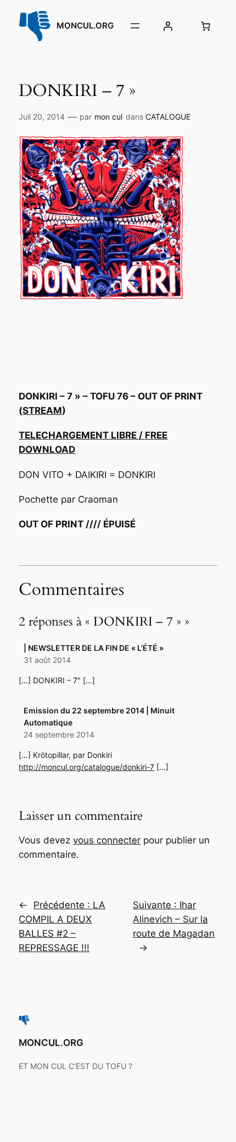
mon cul (108, 116)
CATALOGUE (167, 116)
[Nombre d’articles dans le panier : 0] (205, 25)
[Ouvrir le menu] (135, 25)
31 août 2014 (47, 660)
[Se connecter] (167, 25)
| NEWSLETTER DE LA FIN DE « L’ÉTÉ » (94, 647)
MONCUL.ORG (85, 26)
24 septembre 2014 (59, 734)
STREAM (42, 410)
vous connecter (107, 840)
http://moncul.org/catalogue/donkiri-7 (86, 767)
